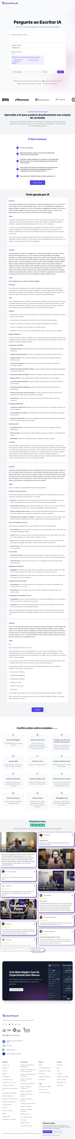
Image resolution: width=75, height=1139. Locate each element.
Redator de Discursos (26, 1091)
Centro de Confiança (44, 1092)
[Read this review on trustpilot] (72, 835)
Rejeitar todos (57, 1131)
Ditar (26, 34)
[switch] (12, 54)
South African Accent (26, 1125)
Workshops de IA (61, 1082)
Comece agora (37, 182)
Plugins (4, 1113)
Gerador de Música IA (8, 1085)
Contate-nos (42, 1073)
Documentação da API (45, 1068)
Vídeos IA (5, 1071)
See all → (55, 728)
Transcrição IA (6, 1076)
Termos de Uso (43, 1089)
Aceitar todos (47, 1131)
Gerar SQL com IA (37, 761)
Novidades (60, 1073)
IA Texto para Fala (7, 1079)
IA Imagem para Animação (9, 1093)
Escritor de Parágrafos (13, 740)
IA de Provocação (37, 798)
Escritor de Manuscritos (13, 779)
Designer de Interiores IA (9, 1102)
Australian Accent (25, 1114)
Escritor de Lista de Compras (61, 779)
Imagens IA (5, 1068)
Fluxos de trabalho (7, 1110)
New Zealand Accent (26, 1117)
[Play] (34, 850)
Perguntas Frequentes (44, 1076)
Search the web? (15, 51)
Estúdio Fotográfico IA (8, 1096)
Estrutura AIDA (13, 761)
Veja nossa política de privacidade (51, 1135)
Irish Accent (24, 1120)
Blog (58, 1068)
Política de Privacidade (45, 1086)
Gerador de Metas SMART (28, 1083)
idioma (39, 72)
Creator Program (61, 1079)
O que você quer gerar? (19, 34)
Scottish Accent (25, 1123)
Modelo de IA (16, 45)
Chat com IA (5, 1065)
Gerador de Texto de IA (37, 740)
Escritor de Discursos (13, 798)
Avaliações (60, 1065)
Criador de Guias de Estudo (28, 1103)
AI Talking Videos (7, 1104)
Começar (37, 709)
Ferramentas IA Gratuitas (9, 1119)
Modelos (4, 1107)
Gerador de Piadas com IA (37, 779)
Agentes (4, 1073)
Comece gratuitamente (16, 989)
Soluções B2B (6, 1116)
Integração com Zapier (45, 1071)
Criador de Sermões (26, 1106)
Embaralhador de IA (62, 798)
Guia (58, 1071)
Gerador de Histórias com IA (61, 761)
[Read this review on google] (34, 871)
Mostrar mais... (36, 950)
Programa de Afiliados (63, 1076)
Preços (40, 1065)
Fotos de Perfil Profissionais (10, 1099)
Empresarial (42, 1079)
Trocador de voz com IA (9, 1082)
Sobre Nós (60, 1085)
